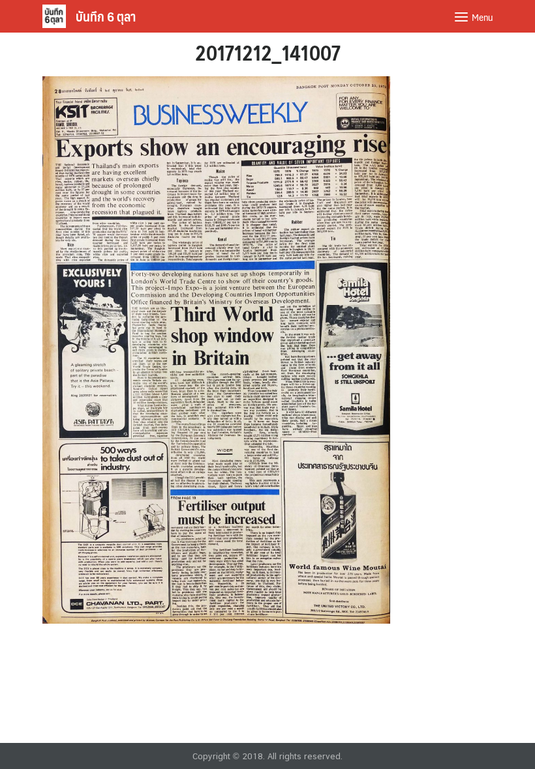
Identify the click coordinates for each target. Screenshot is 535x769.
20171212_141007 (268, 52)
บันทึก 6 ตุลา (106, 16)
